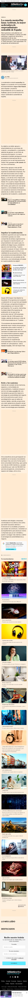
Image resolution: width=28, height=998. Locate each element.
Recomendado (19, 983)
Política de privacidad (12, 986)
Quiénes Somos (4, 5)
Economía (13, 981)
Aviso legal (3, 986)
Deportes (12, 983)
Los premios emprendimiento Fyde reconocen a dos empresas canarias (16, 214)
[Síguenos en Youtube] (17, 977)
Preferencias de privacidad (20, 989)
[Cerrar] (26, 992)
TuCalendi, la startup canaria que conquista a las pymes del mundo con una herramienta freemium (17, 375)
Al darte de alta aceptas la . (14, 958)
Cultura (7, 983)
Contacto (4, 989)
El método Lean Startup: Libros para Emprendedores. (16, 352)
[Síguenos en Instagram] (15, 977)
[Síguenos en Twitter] (12, 977)
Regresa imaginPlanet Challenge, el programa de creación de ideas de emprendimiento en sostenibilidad (17, 202)
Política (3, 981)
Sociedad (8, 981)
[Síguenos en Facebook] (10, 977)
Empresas (3, 17)
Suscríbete (3, 6)
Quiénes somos (10, 989)
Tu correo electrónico (14, 951)
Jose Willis (7, 77)
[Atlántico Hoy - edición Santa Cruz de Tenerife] (17, 4)
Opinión (25, 981)
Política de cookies (22, 986)
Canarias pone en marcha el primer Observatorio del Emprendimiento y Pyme (15, 225)
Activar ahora (10, 549)
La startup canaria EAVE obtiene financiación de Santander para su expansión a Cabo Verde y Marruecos (17, 364)
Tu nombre (14, 944)
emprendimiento (7, 555)
